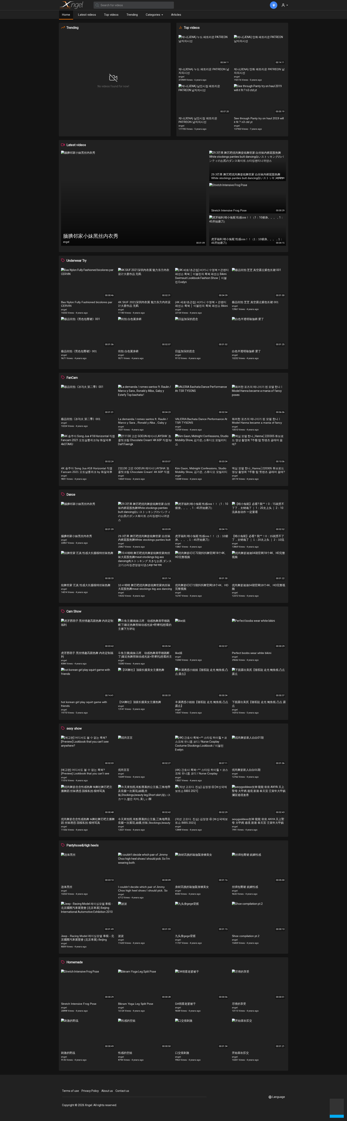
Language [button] (278, 1096)
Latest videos (87, 14)
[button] (336, 1107)
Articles (176, 14)
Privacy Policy (90, 1090)
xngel (181, 76)
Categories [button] (153, 14)
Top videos (111, 14)
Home (66, 14)
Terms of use (70, 1090)
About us (107, 1090)
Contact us (122, 1090)
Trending (132, 14)
